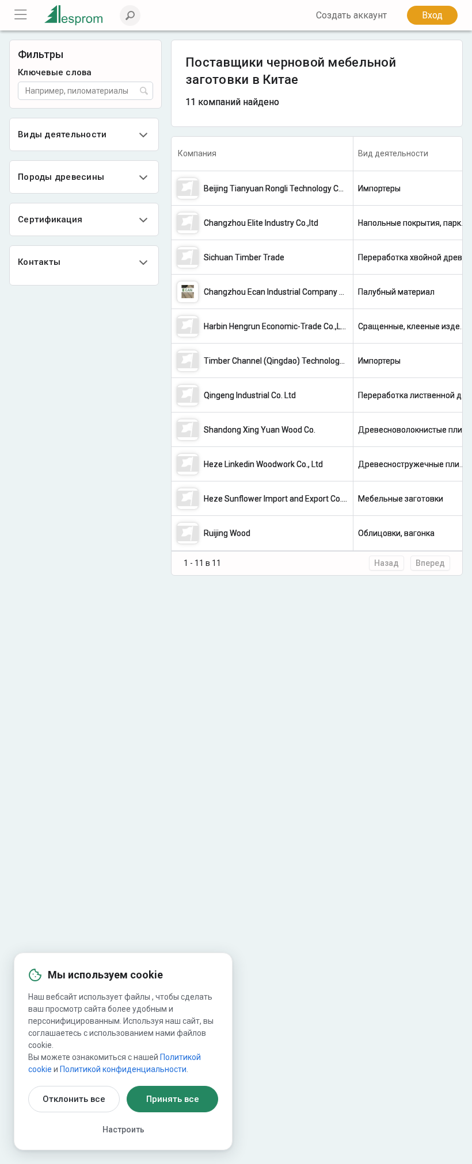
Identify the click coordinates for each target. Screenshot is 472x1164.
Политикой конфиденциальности (123, 1069)
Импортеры (379, 188)
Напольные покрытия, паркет (414, 223)
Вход (432, 15)
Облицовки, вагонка (396, 533)
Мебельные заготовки (400, 498)
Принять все (172, 1099)
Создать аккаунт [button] (351, 15)
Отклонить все (74, 1099)
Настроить (123, 1129)
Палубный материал (396, 291)
